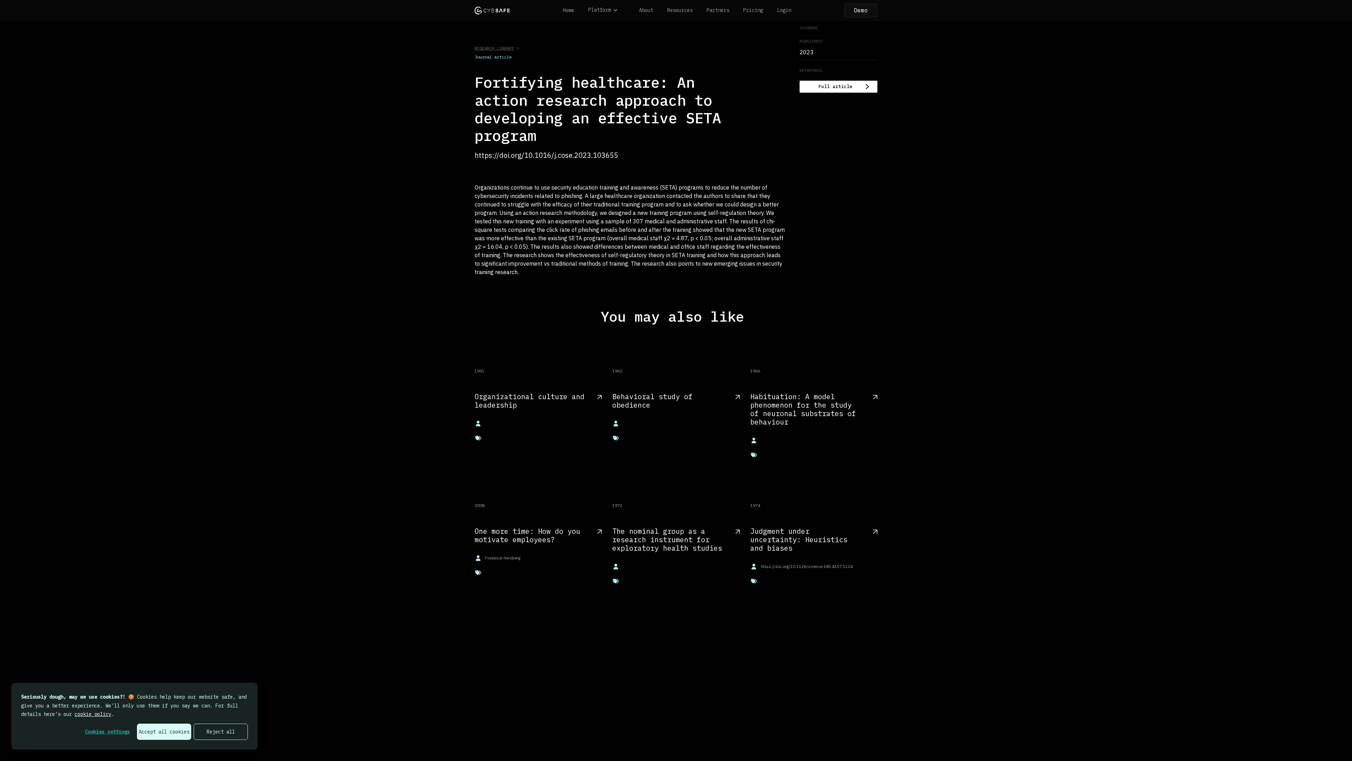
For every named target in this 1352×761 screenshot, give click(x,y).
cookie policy (93, 714)
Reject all (221, 732)
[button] (606, 10)
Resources (680, 10)
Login (784, 10)
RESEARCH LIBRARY (494, 48)
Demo (861, 10)
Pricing (753, 10)
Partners (718, 10)
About (646, 10)
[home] (492, 10)
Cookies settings (107, 732)
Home (568, 10)
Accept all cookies (164, 732)
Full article (835, 86)
